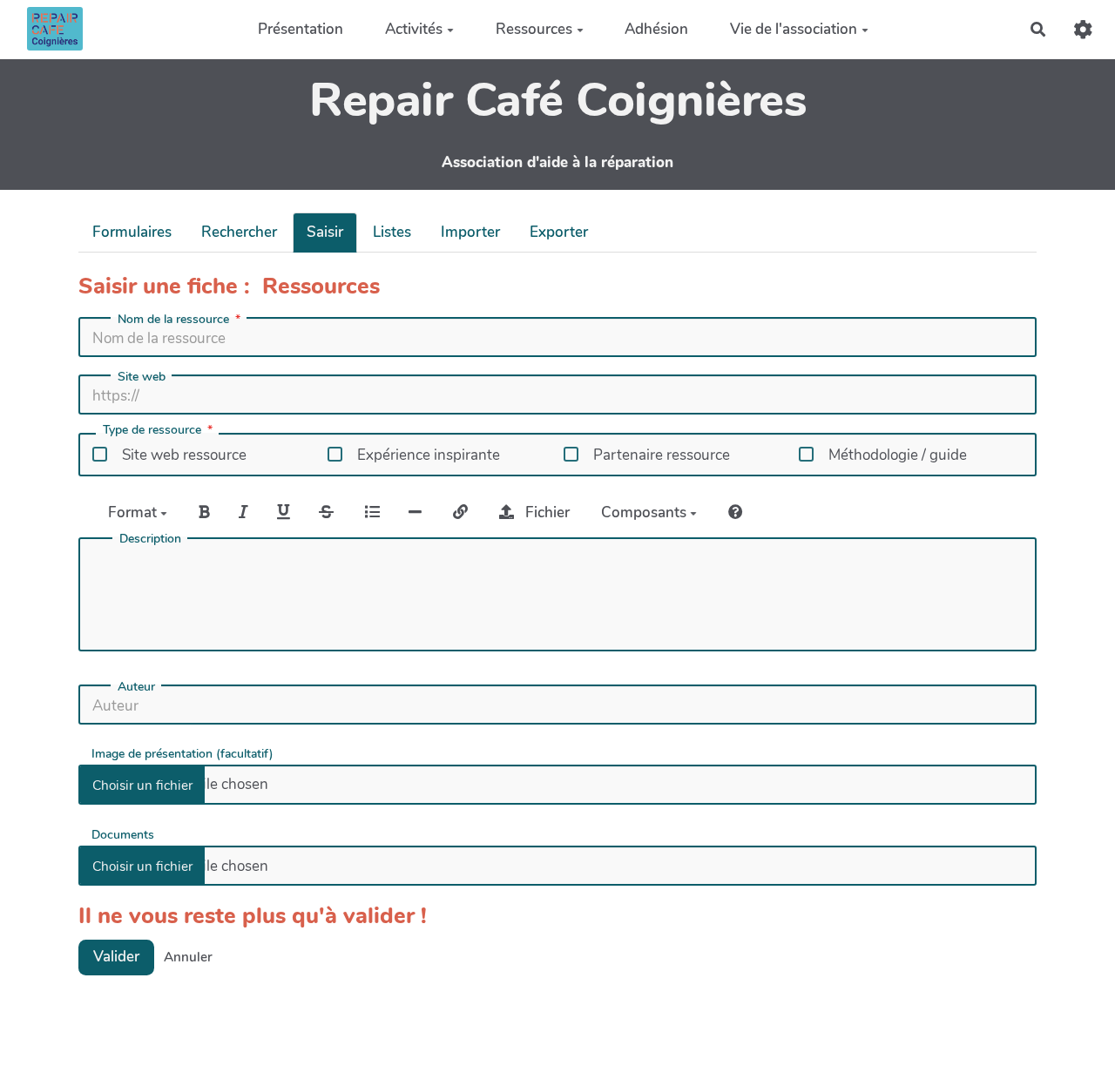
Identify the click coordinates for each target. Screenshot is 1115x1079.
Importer (470, 232)
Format (134, 512)
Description (150, 539)
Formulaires (132, 232)
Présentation (300, 29)
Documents (122, 833)
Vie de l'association (793, 29)
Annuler (188, 957)
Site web (142, 377)
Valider (116, 957)
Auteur (136, 687)
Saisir (325, 232)
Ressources (534, 29)
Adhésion (656, 29)
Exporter (559, 232)
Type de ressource (152, 431)
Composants (645, 512)
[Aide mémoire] (735, 512)
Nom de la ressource (173, 320)
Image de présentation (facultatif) (182, 752)
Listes (392, 232)
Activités (414, 29)
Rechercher (239, 232)
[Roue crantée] (1083, 29)
